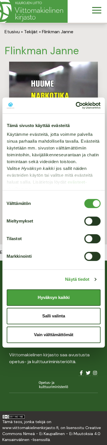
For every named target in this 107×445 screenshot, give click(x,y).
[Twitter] (88, 373)
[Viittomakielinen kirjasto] (34, 11)
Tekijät (31, 32)
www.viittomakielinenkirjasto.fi (30, 427)
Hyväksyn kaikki (54, 297)
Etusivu (12, 32)
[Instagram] (95, 373)
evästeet (76, 182)
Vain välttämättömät (53, 334)
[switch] (92, 221)
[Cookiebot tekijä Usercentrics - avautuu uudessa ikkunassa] (76, 105)
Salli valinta (53, 315)
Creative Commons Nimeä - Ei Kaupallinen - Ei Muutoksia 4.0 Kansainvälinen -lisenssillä (51, 433)
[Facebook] (81, 373)
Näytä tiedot (77, 279)
